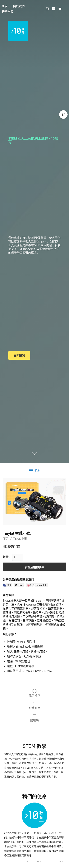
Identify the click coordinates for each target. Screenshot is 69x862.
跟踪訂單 (34, 708)
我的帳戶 (34, 695)
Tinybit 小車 (20, 538)
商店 (5, 538)
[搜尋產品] (63, 114)
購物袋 (34, 720)
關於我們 (19, 6)
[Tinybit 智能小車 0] (34, 501)
